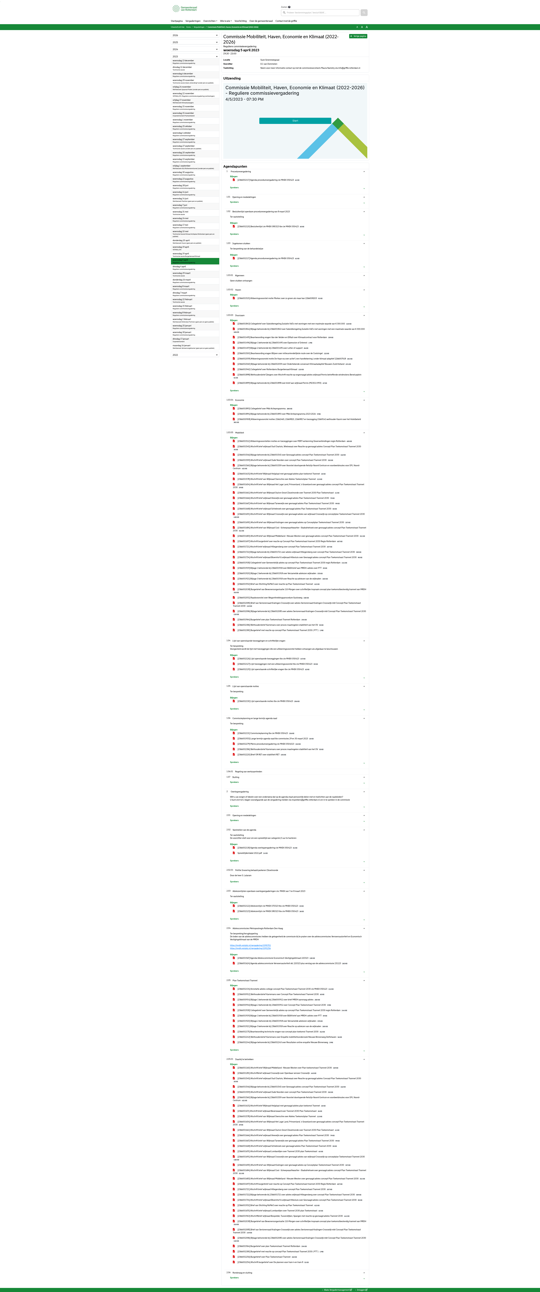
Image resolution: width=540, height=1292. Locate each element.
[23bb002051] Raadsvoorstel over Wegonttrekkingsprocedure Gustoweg (273, 598)
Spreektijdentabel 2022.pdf (252, 853)
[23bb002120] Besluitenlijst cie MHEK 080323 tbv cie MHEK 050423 (270, 226)
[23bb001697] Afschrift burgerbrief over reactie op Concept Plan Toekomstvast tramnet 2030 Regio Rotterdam (289, 541)
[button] (364, 12)
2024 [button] (175, 49)
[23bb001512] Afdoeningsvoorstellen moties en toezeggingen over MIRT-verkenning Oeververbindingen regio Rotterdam (294, 441)
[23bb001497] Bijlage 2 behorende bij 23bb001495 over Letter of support (272, 348)
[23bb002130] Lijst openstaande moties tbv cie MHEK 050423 (268, 701)
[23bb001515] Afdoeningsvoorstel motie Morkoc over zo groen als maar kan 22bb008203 (279, 298)
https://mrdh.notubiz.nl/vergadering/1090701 (250, 945)
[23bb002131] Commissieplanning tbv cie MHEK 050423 (265, 733)
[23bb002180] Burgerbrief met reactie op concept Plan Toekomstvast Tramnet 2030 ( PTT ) (280, 630)
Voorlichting (241, 21)
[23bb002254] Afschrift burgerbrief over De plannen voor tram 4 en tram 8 (273, 1262)
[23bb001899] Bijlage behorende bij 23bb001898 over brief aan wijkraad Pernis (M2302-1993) (282, 383)
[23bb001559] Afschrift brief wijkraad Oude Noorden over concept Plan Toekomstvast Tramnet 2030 (285, 460)
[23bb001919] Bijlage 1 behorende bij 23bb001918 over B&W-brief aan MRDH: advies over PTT (282, 568)
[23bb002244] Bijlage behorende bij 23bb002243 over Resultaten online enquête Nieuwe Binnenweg (285, 1042)
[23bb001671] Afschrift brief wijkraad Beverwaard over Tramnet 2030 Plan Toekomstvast (279, 1111)
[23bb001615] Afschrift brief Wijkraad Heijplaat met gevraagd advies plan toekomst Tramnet (281, 474)
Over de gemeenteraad (261, 21)
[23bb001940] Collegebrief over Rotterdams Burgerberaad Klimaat (270, 369)
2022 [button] (175, 355)
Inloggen (360, 1290)
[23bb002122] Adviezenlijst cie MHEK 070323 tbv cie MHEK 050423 (270, 906)
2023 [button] (175, 56)
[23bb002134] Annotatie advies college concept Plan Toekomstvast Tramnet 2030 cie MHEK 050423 (285, 989)
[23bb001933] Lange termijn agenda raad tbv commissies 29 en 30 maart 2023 (275, 738)
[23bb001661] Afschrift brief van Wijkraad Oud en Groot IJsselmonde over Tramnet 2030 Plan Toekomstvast (288, 493)
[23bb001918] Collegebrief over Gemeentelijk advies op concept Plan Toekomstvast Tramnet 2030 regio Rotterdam (292, 563)
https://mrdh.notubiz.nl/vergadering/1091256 (250, 948)
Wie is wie (225, 21)
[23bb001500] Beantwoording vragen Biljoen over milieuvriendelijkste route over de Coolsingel (283, 353)
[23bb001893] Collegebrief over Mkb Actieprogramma (264, 408)
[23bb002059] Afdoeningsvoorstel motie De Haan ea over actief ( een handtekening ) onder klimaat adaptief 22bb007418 (294, 359)
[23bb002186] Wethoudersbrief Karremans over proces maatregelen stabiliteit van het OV (280, 625)
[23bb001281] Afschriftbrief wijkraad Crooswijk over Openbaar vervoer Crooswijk (276, 1073)
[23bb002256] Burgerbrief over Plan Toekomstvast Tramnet (267, 1257)
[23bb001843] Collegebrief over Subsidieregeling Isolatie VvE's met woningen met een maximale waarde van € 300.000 (294, 324)
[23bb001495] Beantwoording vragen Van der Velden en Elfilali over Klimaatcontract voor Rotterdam (285, 337)
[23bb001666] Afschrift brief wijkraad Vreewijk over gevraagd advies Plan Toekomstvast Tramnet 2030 (285, 498)
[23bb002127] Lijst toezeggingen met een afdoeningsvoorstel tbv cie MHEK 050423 (277, 664)
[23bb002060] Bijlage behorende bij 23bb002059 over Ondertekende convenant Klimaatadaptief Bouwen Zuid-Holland (294, 364)
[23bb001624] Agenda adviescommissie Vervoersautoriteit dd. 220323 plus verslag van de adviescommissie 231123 (292, 963)
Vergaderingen (193, 21)
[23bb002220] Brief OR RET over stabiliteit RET (261, 754)
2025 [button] (175, 42)
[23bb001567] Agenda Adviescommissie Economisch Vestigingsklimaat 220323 (276, 958)
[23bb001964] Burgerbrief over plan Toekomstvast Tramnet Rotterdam (272, 619)
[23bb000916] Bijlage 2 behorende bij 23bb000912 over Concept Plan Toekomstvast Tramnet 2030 (284, 1005)
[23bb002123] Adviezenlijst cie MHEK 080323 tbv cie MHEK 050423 (270, 911)
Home (188, 27)
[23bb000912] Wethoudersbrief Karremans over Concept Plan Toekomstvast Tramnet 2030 (280, 994)
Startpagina (177, 21)
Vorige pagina (359, 36)
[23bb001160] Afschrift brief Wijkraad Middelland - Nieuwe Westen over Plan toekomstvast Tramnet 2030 (287, 1068)
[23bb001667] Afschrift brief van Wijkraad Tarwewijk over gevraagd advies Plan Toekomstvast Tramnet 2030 (288, 503)
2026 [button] (175, 35)
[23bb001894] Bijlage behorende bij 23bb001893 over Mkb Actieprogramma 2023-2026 (278, 414)
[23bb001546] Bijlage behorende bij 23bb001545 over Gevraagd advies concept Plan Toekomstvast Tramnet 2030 (291, 455)
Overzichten (209, 21)
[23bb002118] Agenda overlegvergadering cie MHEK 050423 (267, 848)
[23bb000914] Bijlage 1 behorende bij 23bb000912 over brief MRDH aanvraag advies (278, 1000)
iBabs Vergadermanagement (337, 1290)
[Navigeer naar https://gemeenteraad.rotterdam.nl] (185, 10)
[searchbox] (320, 12)
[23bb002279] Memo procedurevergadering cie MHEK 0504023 (269, 744)
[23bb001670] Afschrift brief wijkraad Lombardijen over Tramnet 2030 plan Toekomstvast (280, 1151)
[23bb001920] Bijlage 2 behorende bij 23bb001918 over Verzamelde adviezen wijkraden (279, 573)
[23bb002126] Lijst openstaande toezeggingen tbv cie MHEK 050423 (271, 659)
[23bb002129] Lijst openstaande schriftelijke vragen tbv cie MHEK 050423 (273, 669)
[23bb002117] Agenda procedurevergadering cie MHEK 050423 (268, 180)
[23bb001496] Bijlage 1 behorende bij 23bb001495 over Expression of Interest (274, 343)
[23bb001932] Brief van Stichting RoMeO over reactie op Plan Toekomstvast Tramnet (278, 584)
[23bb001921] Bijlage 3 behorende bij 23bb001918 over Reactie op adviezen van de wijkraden (282, 579)
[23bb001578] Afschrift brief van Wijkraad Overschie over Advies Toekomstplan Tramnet (279, 479)
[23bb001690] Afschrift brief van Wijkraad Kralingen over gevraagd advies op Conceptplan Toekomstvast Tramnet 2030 (293, 522)
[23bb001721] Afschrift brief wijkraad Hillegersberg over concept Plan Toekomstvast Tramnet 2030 (284, 547)
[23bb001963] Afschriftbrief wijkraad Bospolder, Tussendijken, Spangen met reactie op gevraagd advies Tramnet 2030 (293, 1216)
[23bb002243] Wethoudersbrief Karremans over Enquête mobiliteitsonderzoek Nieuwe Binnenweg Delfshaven (289, 1037)
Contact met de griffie (286, 21)
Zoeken (284, 7)
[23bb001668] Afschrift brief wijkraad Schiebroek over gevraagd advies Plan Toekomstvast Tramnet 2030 (287, 509)
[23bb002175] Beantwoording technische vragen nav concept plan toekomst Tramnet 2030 (281, 1032)
